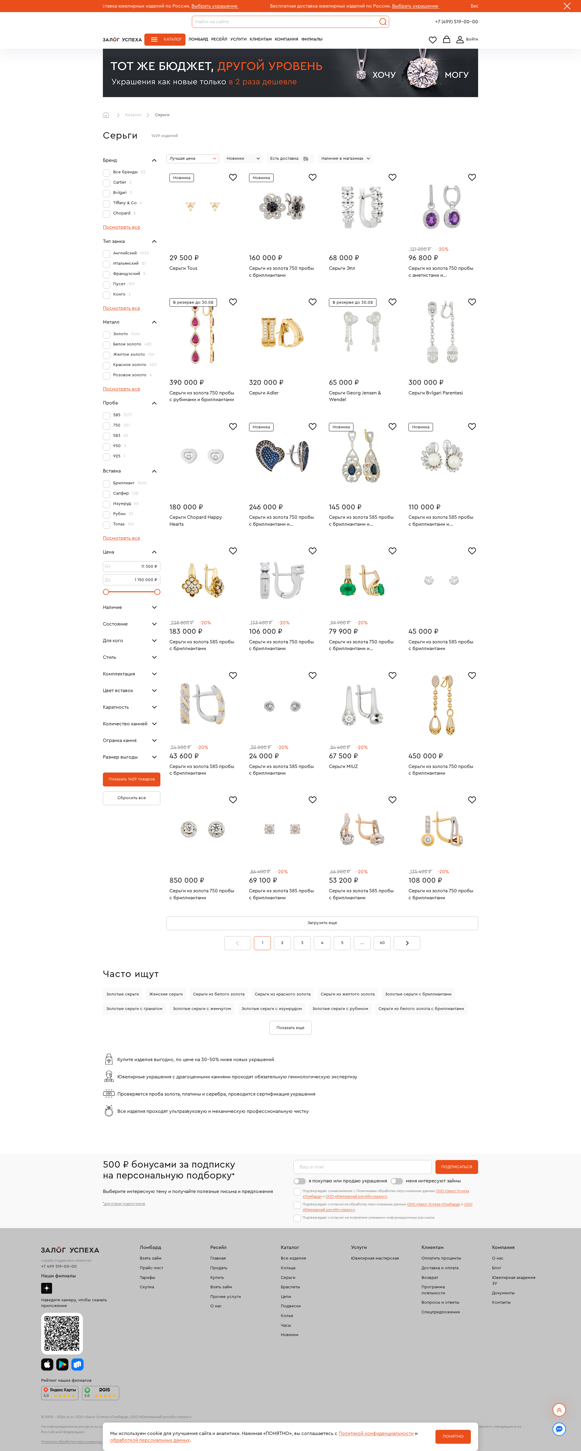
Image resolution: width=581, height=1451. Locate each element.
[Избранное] (233, 177)
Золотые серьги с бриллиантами (418, 994)
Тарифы (147, 1278)
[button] (290, 158)
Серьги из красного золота (282, 994)
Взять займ (151, 1258)
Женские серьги (166, 994)
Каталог (173, 39)
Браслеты (290, 1287)
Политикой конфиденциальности (376, 1433)
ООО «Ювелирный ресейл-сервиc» (356, 1196)
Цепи (286, 1297)
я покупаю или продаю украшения (348, 1180)
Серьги (288, 1278)
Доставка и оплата (440, 1268)
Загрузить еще (322, 923)
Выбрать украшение (158, 6)
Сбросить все (131, 798)
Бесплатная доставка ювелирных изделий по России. (274, 6)
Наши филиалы (58, 1275)
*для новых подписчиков (124, 1203)
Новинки (289, 1335)
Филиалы (312, 39)
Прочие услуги (225, 1297)
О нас (216, 1306)
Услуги (238, 39)
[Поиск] (383, 22)
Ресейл (219, 39)
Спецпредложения (441, 1312)
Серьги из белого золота (219, 994)
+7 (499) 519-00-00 (456, 21)
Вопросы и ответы (440, 1302)
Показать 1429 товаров (132, 779)
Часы (286, 1325)
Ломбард (198, 39)
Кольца (288, 1268)
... (362, 943)
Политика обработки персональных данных (78, 1441)
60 (382, 943)
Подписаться (456, 1167)
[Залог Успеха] (122, 39)
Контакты (501, 1302)
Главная (107, 115)
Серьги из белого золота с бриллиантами (421, 1009)
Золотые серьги (122, 994)
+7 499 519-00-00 (59, 1266)
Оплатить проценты (441, 1258)
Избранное (433, 39)
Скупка (147, 1287)
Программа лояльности (433, 1290)
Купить (217, 1278)
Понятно (453, 1436)
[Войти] (466, 39)
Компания (286, 39)
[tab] (198, 239)
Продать (218, 1268)
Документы (503, 1293)
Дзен (46, 1288)
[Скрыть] (567, 7)
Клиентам (261, 39)
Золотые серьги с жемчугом (202, 1009)
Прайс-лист (151, 1268)
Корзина (447, 39)
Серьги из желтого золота (348, 994)
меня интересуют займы (433, 1180)
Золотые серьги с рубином (340, 1009)
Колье (287, 1316)
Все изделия (293, 1258)
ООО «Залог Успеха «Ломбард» (433, 1204)
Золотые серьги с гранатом (134, 1009)
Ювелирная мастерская (375, 1258)
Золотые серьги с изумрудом (271, 1009)
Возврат (430, 1278)
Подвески (291, 1306)
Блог (496, 1268)
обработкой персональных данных (150, 1440)
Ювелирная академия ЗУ (513, 1281)
